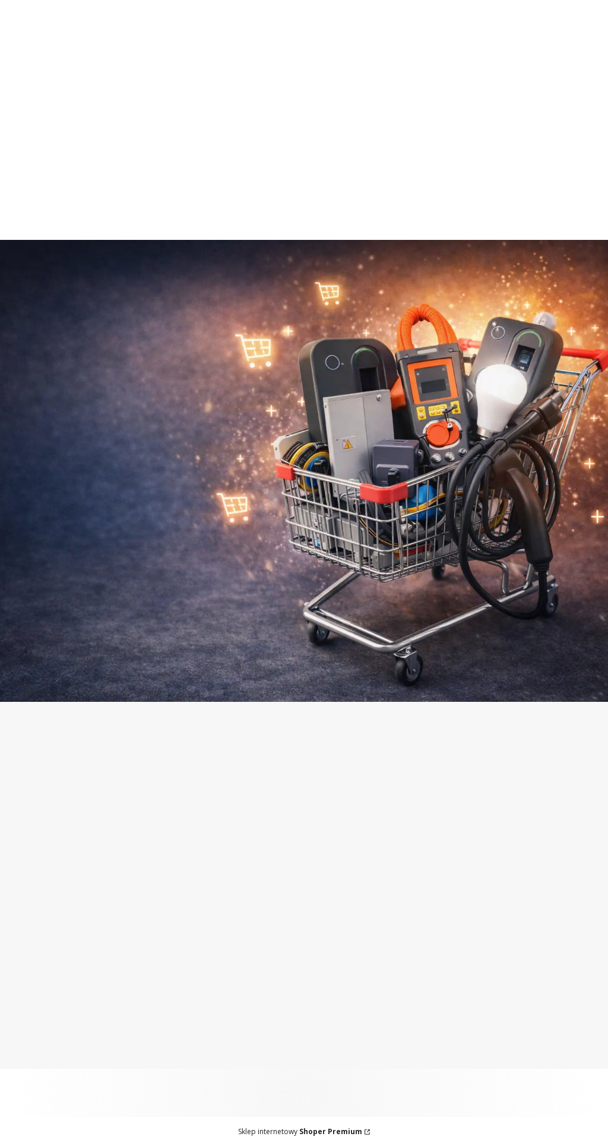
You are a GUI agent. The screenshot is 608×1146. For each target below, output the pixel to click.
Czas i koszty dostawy (210, 871)
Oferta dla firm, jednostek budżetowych (123, 6)
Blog (20, 915)
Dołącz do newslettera (400, 898)
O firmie (27, 856)
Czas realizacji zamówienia (220, 885)
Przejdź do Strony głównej (304, 677)
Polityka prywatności (208, 1046)
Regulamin (185, 1031)
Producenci (34, 930)
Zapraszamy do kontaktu (457, 6)
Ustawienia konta (48, 1016)
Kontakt (27, 885)
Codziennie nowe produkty (272, 30)
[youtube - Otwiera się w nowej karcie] (240, 790)
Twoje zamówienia (51, 1001)
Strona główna (42, 871)
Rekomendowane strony (64, 945)
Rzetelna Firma (44, 900)
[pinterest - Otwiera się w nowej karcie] (169, 790)
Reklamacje (186, 900)
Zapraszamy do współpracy (308, 6)
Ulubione (30, 1031)
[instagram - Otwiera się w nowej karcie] (192, 790)
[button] (580, 144)
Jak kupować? (192, 1001)
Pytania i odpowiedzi (207, 1016)
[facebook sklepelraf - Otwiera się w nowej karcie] (216, 790)
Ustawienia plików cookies (221, 1061)
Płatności (182, 856)
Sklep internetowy (300, 1131)
